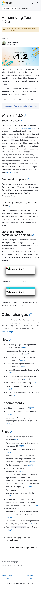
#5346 (22, 471)
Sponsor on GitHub (31, 576)
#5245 (35, 505)
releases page (7, 332)
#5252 (9, 452)
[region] (20, 106)
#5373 (30, 465)
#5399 (22, 366)
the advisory (10, 172)
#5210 (9, 424)
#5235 (9, 496)
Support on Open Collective (8, 576)
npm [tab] (5, 99)
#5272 (9, 373)
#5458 (9, 517)
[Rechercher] (32, 3)
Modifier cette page (11, 562)
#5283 (17, 395)
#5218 (21, 446)
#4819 (31, 486)
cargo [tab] (30, 99)
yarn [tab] (13, 99)
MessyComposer (28, 128)
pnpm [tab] (21, 99)
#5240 (9, 414)
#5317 (24, 347)
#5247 (16, 440)
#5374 (22, 360)
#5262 (31, 408)
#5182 (34, 383)
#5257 (33, 524)
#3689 (26, 379)
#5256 (9, 389)
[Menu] (37, 3)
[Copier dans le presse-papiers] (36, 106)
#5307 (9, 530)
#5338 (25, 354)
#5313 (32, 462)
